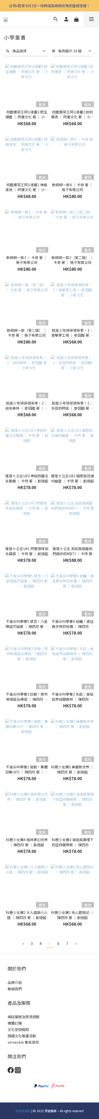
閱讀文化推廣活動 (22, 1035)
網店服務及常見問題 (24, 1016)
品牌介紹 (15, 982)
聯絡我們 (15, 988)
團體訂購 (15, 1023)
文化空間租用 (18, 1029)
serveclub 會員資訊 (23, 1042)
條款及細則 (23, 1111)
